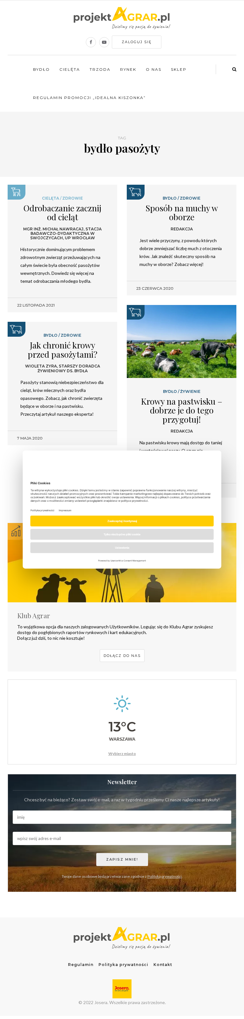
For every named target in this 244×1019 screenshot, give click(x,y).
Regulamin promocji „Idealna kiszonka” (89, 97)
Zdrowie (72, 198)
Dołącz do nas (122, 655)
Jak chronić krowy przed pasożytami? (62, 350)
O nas (153, 69)
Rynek (128, 69)
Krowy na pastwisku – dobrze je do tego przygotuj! (181, 410)
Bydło (41, 69)
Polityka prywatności (123, 964)
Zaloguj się (137, 42)
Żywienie (190, 392)
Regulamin (80, 964)
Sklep (178, 69)
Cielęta (69, 69)
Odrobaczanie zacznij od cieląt (62, 212)
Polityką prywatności (164, 876)
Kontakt (162, 964)
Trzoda (100, 69)
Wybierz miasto (122, 753)
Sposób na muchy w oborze (182, 212)
